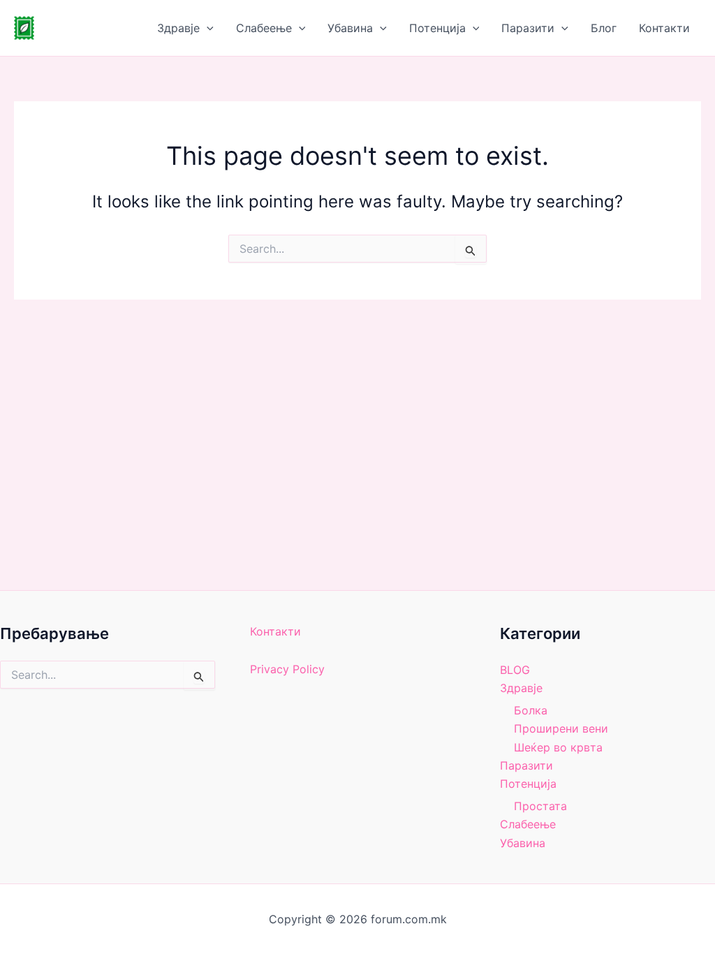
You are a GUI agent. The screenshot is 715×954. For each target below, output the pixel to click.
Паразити (527, 28)
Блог (604, 28)
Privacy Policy (287, 669)
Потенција (437, 28)
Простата (540, 806)
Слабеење (264, 28)
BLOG (515, 670)
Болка (530, 710)
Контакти (664, 28)
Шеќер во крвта (558, 747)
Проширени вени (561, 728)
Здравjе (178, 28)
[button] (207, 28)
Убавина (350, 28)
